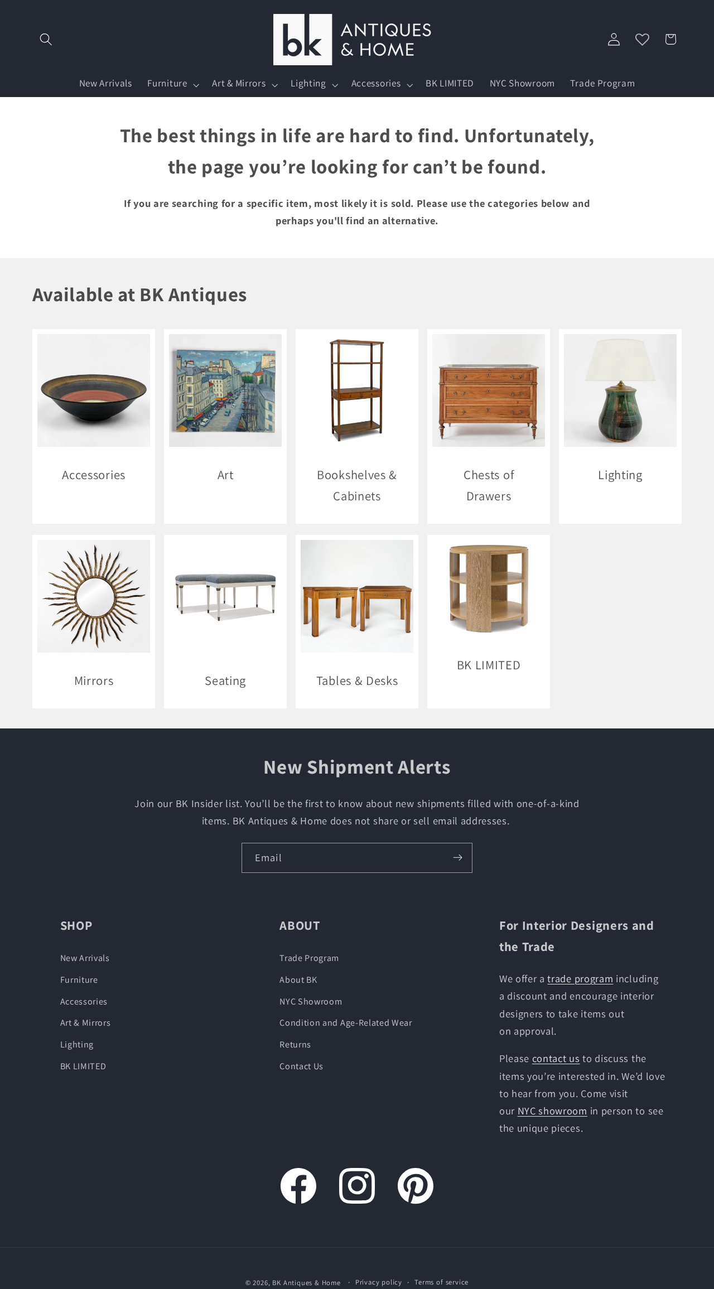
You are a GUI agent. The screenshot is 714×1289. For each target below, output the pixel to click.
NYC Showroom (310, 1001)
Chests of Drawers (489, 485)
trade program (580, 979)
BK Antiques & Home (306, 1283)
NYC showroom (552, 1111)
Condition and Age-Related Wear (345, 1023)
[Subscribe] (457, 858)
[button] (46, 39)
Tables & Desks (357, 680)
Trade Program (309, 958)
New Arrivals (85, 958)
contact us (556, 1058)
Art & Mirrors (85, 1023)
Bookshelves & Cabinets (357, 485)
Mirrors (93, 680)
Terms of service (441, 1282)
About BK (298, 980)
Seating (225, 680)
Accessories (94, 474)
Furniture (79, 980)
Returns (295, 1045)
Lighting (621, 474)
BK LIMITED (489, 664)
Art (225, 474)
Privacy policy (378, 1282)
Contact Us (301, 1067)
